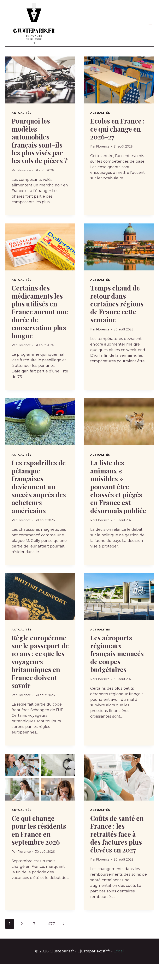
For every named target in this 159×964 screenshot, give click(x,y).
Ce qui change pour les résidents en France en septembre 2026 (39, 830)
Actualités (21, 112)
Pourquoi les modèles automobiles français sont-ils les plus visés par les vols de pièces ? (40, 140)
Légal (119, 951)
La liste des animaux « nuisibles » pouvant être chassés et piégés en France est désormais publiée (118, 486)
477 (51, 924)
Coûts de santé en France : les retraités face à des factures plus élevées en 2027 (117, 834)
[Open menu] (150, 23)
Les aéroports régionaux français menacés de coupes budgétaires (117, 653)
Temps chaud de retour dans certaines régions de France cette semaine (116, 303)
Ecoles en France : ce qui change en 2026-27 (117, 128)
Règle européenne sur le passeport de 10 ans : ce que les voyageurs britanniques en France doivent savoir (40, 661)
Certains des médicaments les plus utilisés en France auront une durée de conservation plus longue (40, 311)
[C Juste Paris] (34, 23)
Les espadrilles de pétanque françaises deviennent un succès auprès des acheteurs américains (39, 486)
